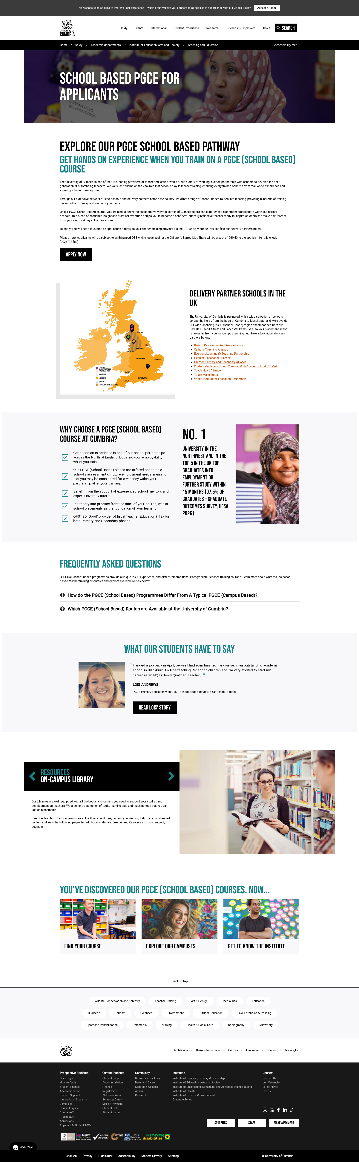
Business (94, 1013)
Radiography (236, 1025)
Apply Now (76, 254)
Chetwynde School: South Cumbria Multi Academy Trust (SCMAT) (236, 366)
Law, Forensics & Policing (254, 1013)
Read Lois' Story (155, 707)
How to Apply (68, 1083)
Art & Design (199, 1001)
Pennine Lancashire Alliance (212, 358)
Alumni (139, 1091)
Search (288, 28)
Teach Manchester (206, 375)
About (266, 28)
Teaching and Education (203, 45)
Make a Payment (112, 1104)
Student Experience (186, 28)
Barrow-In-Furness (208, 1050)
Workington (291, 1050)
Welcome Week (111, 1095)
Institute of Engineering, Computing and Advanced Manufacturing (212, 1087)
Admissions (67, 1121)
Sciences (146, 1013)
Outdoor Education (211, 1013)
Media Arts (230, 1001)
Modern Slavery (151, 1156)
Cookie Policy (242, 8)
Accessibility (126, 1156)
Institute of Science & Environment (194, 1095)
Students (220, 1122)
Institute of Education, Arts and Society (154, 45)
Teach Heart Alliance (207, 370)
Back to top (179, 981)
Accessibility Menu (286, 45)
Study (123, 28)
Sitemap (173, 1156)
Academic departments (105, 45)
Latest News (270, 1087)
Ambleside (181, 1050)
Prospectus (67, 1117)
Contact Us (269, 1078)
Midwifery (266, 1025)
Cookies (71, 1156)
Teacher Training (165, 1001)
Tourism (120, 1013)
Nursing (167, 1025)
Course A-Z (67, 1112)
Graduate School (183, 1100)
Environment (176, 1013)
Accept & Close (267, 8)
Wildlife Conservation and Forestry (117, 1001)
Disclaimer (105, 1156)
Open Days (66, 1078)
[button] (62, 595)
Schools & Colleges (147, 1087)
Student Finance (70, 1087)
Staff (251, 1122)
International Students (73, 1100)
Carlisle (233, 1050)
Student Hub (110, 1108)
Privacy (87, 1156)
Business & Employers (240, 28)
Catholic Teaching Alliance (211, 349)
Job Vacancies (272, 1083)
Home (64, 45)
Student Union (111, 1112)
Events (138, 28)
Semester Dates (112, 1100)
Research (212, 28)
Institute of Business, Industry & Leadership (199, 1078)
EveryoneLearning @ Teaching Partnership (221, 353)
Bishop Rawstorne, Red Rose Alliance (218, 345)
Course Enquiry (69, 1108)
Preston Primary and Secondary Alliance (220, 362)
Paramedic (140, 1025)
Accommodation (70, 1091)
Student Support (70, 1095)
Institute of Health (184, 1091)
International (159, 28)
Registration (109, 1091)
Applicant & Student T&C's (75, 1125)
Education (258, 1001)
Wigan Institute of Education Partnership (220, 379)
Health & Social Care (200, 1025)
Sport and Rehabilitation (102, 1025)
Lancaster (252, 1050)
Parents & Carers (145, 1083)
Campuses (66, 1104)
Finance (107, 1087)
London (272, 1050)
